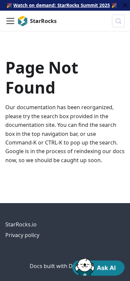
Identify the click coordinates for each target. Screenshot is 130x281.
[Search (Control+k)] (118, 21)
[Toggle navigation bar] (10, 21)
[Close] (125, 5)
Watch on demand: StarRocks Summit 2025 (61, 5)
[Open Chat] (98, 266)
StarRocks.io (21, 224)
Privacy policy (22, 235)
